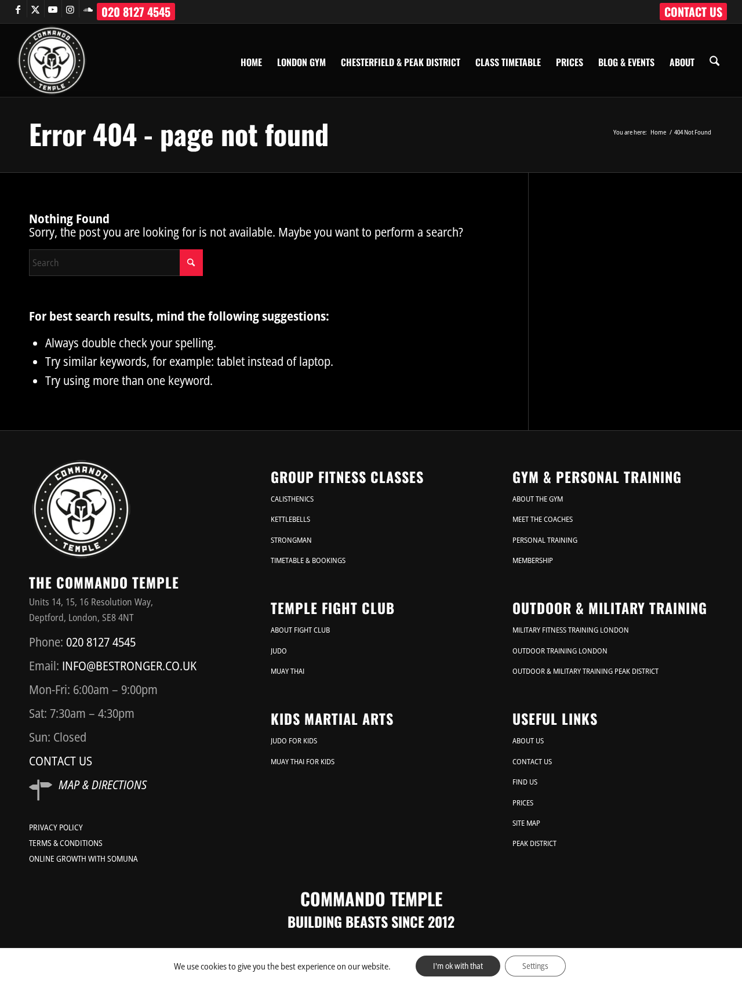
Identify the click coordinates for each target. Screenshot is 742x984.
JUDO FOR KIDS (294, 740)
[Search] (714, 60)
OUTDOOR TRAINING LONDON (560, 650)
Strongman (291, 540)
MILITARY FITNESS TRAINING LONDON (570, 629)
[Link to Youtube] (53, 8)
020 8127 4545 (135, 11)
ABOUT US (528, 740)
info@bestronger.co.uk (129, 666)
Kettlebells (290, 519)
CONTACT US (693, 11)
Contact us (60, 761)
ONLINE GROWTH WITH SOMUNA (83, 858)
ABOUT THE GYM (537, 498)
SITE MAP (526, 823)
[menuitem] (693, 11)
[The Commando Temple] (51, 60)
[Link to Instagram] (70, 8)
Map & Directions (103, 784)
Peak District (534, 843)
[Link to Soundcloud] (88, 8)
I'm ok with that (458, 965)
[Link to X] (35, 8)
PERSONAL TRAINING (544, 540)
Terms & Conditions (66, 842)
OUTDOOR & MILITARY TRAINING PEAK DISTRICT (585, 671)
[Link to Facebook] (18, 8)
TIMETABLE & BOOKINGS (308, 560)
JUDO (279, 650)
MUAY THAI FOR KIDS (302, 761)
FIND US (524, 781)
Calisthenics (292, 498)
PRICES (522, 802)
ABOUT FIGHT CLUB (300, 629)
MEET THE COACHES (542, 519)
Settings (535, 965)
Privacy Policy (56, 827)
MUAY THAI (287, 671)
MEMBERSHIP (532, 560)
